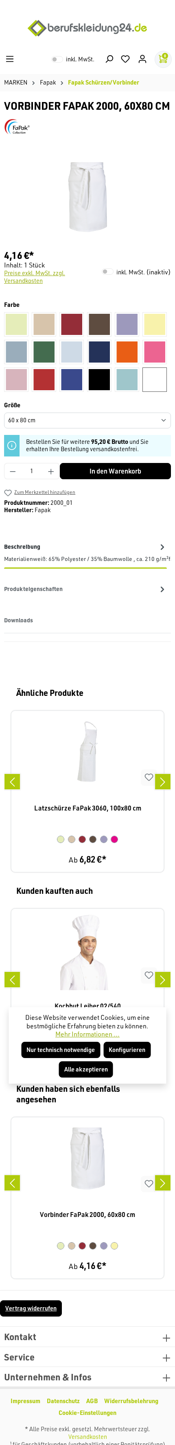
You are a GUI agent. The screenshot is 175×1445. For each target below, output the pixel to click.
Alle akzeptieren (86, 1069)
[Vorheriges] (12, 782)
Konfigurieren (127, 1050)
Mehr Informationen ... (87, 1034)
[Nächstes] (163, 782)
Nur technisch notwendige (60, 1050)
